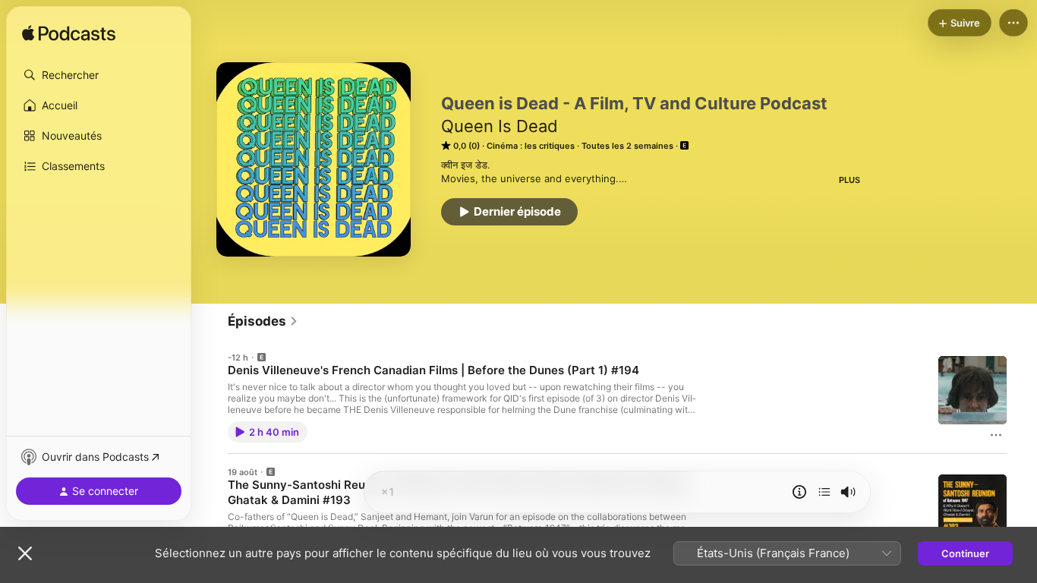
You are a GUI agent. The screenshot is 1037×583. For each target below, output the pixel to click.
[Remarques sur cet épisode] (799, 492)
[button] (99, 75)
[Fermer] (25, 553)
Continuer (965, 553)
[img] (68, 34)
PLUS (849, 180)
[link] (263, 321)
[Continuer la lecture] (824, 492)
